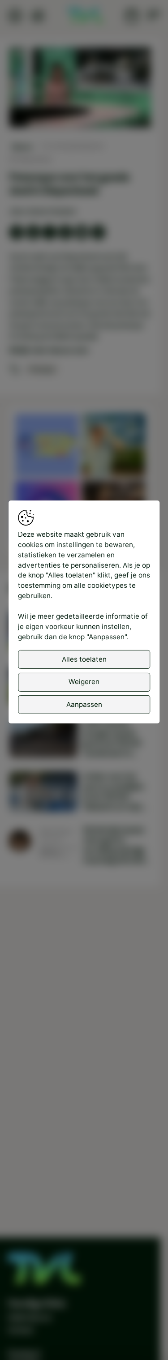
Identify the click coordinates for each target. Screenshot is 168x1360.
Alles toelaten (84, 659)
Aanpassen (84, 704)
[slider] (80, 96)
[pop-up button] (120, 112)
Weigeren (84, 681)
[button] (81, 88)
